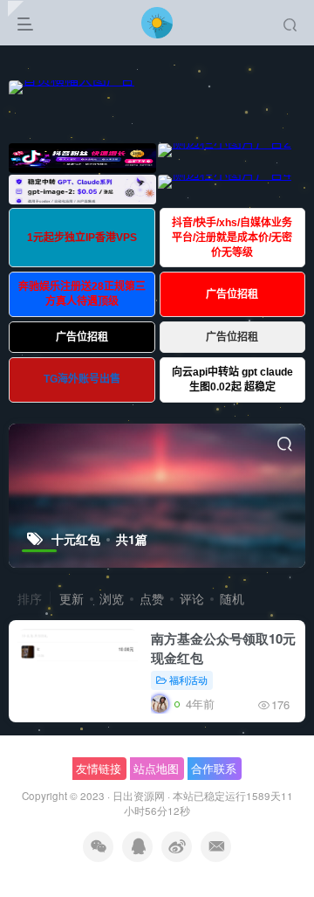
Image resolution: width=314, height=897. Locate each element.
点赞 (152, 598)
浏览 (111, 598)
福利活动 (188, 680)
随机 (232, 598)
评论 (192, 598)
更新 (71, 598)
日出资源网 (139, 796)
